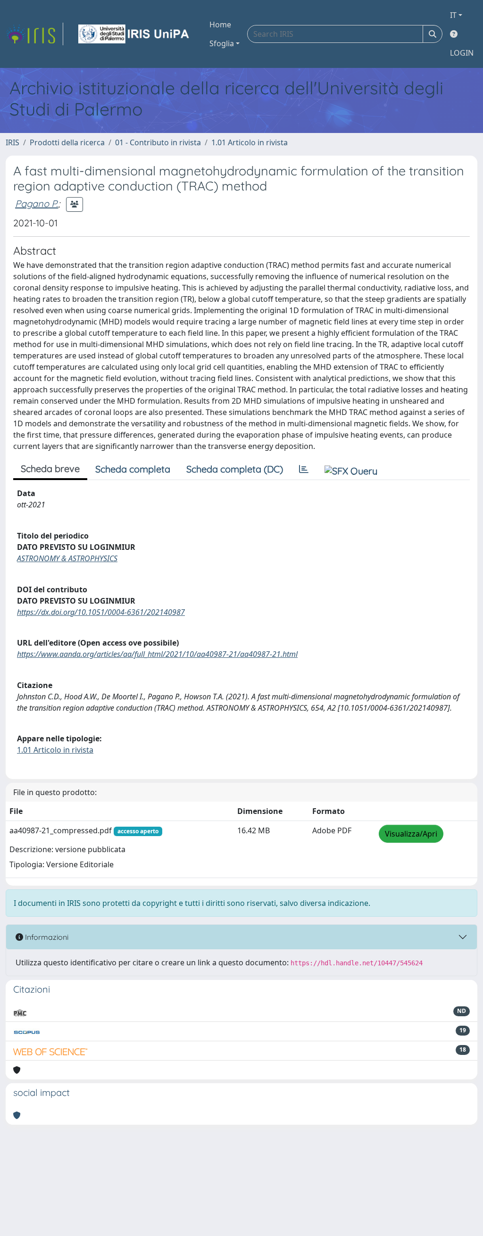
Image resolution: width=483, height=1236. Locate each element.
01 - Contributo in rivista (158, 142)
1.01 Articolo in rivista (249, 142)
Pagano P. (36, 203)
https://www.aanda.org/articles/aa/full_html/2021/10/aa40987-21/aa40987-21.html (157, 654)
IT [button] (453, 15)
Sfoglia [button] (221, 43)
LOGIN (462, 53)
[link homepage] (34, 34)
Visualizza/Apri (411, 834)
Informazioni (45, 937)
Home (220, 24)
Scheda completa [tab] (132, 469)
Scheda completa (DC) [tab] (234, 469)
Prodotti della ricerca (67, 142)
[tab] (303, 469)
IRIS (12, 142)
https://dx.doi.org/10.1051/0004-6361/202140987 (101, 612)
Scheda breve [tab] (50, 468)
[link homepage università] (134, 34)
